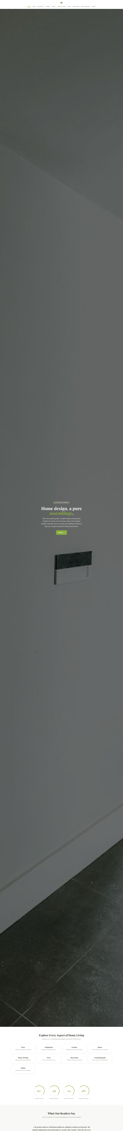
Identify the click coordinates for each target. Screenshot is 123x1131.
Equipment (41, 6)
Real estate (76, 6)
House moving (61, 6)
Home (29, 6)
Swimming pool (85, 6)
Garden (48, 6)
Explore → (61, 532)
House (53, 6)
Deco (34, 6)
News (69, 6)
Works (94, 6)
